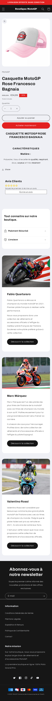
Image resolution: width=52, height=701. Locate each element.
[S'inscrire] (44, 596)
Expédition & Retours (14, 625)
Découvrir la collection (22, 342)
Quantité (5, 103)
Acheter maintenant (26, 125)
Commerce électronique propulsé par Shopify (31, 694)
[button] (3, 9)
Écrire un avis (26, 192)
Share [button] (7, 169)
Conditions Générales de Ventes (19, 613)
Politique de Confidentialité (17, 631)
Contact (8, 637)
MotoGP (15, 694)
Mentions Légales (13, 619)
